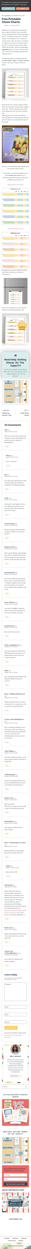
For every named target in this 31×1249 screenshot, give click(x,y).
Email (6, 1014)
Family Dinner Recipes (25, 413)
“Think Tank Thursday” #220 (6, 413)
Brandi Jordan (9, 626)
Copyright (7, 1238)
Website (7, 1022)
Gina (6, 430)
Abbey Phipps (9, 751)
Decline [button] (8, 8)
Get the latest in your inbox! (15, 1184)
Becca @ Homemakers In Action (14, 842)
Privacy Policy (12, 1240)
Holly (6, 670)
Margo (7, 25)
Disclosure (24, 1238)
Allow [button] (22, 8)
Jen (5, 474)
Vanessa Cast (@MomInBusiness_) (11, 952)
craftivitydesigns (9, 774)
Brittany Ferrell (9, 547)
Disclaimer (15, 1238)
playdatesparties (9, 572)
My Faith (20, 1240)
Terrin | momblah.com (11, 645)
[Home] (2, 15)
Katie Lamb (8, 928)
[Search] (26, 1086)
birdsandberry (9, 821)
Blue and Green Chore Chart (15, 184)
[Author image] (3, 25)
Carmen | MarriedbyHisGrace (14, 719)
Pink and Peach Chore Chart (15, 228)
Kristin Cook (8, 798)
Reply (7, 446)
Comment (8, 984)
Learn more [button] (23, 4)
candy (6, 498)
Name (6, 1007)
